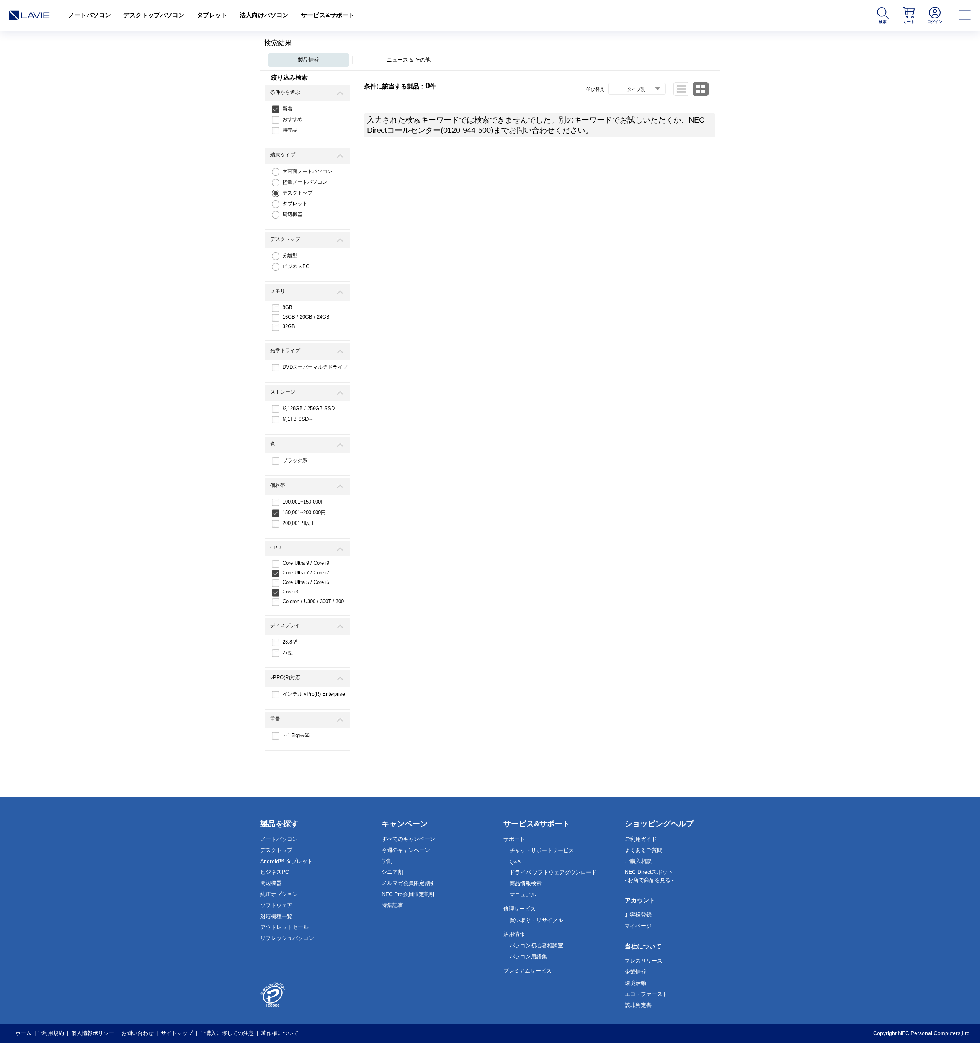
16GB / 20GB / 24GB (306, 317)
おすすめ (292, 119)
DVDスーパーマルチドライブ (315, 367)
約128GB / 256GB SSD (309, 408)
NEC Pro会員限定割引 (408, 894)
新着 (287, 108)
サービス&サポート (327, 15)
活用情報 (514, 934)
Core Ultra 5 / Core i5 (306, 582)
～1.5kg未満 (296, 735)
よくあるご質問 (643, 850)
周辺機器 (292, 214)
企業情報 (635, 972)
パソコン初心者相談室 (536, 945)
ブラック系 (295, 460)
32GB (289, 326)
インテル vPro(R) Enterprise (314, 694)
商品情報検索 (526, 883)
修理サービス (519, 909)
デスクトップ (297, 193)
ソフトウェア (276, 905)
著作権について (280, 1033)
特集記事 (392, 905)
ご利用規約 (50, 1033)
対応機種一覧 (276, 916)
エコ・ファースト (646, 994)
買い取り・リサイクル (536, 920)
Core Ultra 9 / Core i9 (306, 563)
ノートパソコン (89, 15)
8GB (287, 307)
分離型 (290, 255)
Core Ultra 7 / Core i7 (306, 572)
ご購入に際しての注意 (227, 1033)
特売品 (290, 130)
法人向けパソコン (264, 15)
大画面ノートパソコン (307, 171)
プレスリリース (643, 961)
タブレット (212, 15)
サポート (514, 839)
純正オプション (279, 894)
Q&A (515, 861)
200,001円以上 (299, 523)
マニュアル (523, 894)
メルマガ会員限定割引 (408, 883)
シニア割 (392, 872)
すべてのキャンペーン (408, 839)
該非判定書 (638, 1005)
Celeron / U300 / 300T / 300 (313, 601)
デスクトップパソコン (154, 15)
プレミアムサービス (527, 971)
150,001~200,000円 (304, 512)
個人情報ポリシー (92, 1033)
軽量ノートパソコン (305, 182)
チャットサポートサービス (542, 850)
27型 (288, 653)
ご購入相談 (638, 861)
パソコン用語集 (528, 956)
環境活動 (635, 983)
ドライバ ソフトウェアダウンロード (553, 872)
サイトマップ (177, 1033)
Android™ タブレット (286, 861)
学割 (387, 861)
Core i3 (290, 592)
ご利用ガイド (641, 839)
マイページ (638, 926)
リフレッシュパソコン (287, 938)
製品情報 (308, 60)
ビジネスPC (296, 266)
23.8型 (290, 642)
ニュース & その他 (409, 60)
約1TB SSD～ (298, 419)
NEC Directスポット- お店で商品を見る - (649, 876)
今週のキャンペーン (406, 850)
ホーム (23, 1033)
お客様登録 (638, 915)
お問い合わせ (137, 1033)
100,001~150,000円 (304, 502)
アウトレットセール (284, 927)
